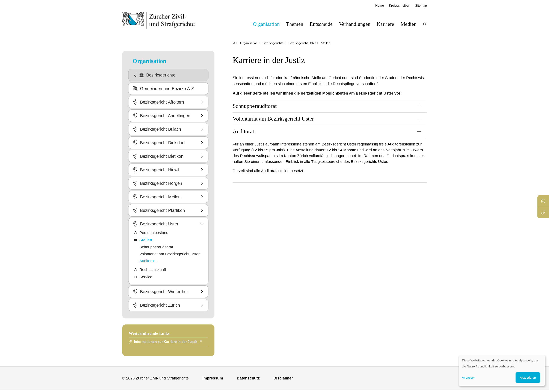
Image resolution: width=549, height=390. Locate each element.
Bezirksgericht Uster (302, 43)
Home (379, 5)
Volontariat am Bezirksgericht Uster (169, 254)
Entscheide (321, 24)
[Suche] (425, 24)
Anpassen (468, 377)
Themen (294, 24)
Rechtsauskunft (152, 270)
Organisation (266, 24)
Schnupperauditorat (156, 247)
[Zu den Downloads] (543, 201)
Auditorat (147, 261)
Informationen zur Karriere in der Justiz (165, 342)
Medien (408, 24)
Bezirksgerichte (273, 43)
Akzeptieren (528, 377)
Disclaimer (283, 378)
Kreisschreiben (399, 5)
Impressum (212, 378)
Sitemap (421, 5)
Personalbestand (153, 233)
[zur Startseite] (163, 20)
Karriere (385, 24)
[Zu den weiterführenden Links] (543, 212)
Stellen (325, 43)
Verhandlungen (354, 24)
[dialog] (502, 370)
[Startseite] (233, 43)
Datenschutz (248, 378)
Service (145, 277)
